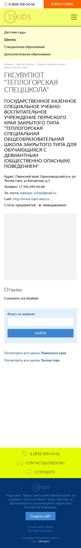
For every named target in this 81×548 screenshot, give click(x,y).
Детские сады (15, 32)
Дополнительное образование (27, 54)
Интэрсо (44, 541)
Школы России (25, 64)
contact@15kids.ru (44, 463)
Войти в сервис (62, 4)
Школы (10, 39)
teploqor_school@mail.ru (38, 193)
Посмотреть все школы (35, 353)
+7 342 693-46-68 (31, 186)
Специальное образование (24, 47)
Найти (40, 333)
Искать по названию (21, 314)
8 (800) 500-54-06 (22, 4)
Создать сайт (40, 516)
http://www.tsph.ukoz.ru (31, 199)
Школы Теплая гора (15, 67)
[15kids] (17, 16)
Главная (8, 64)
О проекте (44, 472)
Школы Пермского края (51, 64)
